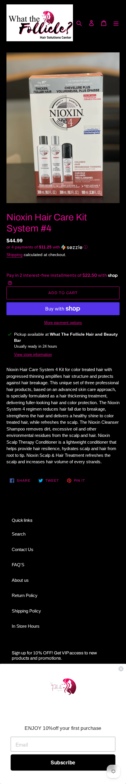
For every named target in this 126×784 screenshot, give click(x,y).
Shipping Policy (26, 610)
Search (18, 533)
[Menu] (116, 23)
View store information (33, 354)
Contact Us (22, 549)
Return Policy (25, 595)
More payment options (63, 322)
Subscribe (63, 762)
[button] (47, 247)
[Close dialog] (121, 669)
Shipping (14, 254)
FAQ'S (18, 564)
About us (20, 580)
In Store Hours (26, 626)
